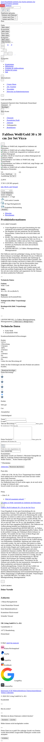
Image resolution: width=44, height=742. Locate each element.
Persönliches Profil (12, 120)
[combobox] (11, 8)
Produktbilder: (5, 454)
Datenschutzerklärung (33, 691)
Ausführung (5, 176)
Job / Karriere (11, 87)
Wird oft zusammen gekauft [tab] (14, 499)
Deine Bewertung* (7, 372)
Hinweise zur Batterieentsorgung (17, 91)
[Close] (12, 42)
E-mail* (4, 421)
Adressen (9, 123)
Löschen (12, 720)
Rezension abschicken (17, 467)
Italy (17, 103)
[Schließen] (2, 740)
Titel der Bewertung (8, 423)
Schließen (5, 738)
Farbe (3, 174)
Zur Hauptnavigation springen (18, 3)
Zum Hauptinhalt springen (10, 2)
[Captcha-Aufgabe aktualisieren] (3, 446)
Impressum (5, 691)
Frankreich (5, 103)
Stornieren (5, 720)
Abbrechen (5, 467)
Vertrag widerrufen (7, 693)
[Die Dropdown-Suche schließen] (8, 10)
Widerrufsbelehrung (19, 691)
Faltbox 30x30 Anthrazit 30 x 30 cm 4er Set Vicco (18, 507)
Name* (3, 419)
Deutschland (32, 103)
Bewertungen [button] (9, 215)
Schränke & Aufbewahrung (14, 68)
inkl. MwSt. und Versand (9, 187)
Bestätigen (5, 107)
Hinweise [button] (8, 213)
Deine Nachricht (7, 439)
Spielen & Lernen (11, 70)
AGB (11, 691)
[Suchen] (3, 10)
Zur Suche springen (26, 2)
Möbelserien (9, 66)
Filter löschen (6, 42)
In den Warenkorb (7, 193)
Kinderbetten (9, 64)
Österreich (12, 103)
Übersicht (9, 118)
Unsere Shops (11, 84)
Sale (6, 72)
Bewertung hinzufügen (8, 370)
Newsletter (10, 89)
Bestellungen (11, 127)
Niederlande (23, 103)
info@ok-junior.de (12, 643)
